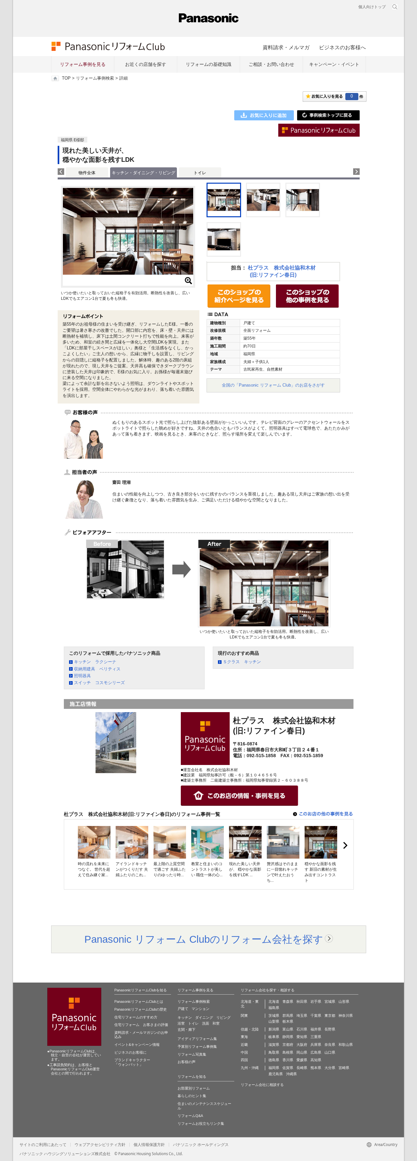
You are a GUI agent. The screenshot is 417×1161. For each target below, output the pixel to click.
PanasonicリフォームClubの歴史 (140, 1009)
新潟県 (273, 1029)
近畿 (244, 1044)
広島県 (315, 1052)
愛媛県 (301, 1060)
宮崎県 (343, 1068)
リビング (223, 1017)
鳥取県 (273, 1052)
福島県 (273, 1008)
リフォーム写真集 (192, 1054)
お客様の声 (186, 1062)
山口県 (329, 1052)
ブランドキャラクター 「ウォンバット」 (132, 1062)
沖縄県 (291, 1074)
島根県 (287, 1052)
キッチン (185, 1017)
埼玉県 (301, 1015)
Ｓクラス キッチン (242, 661)
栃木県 (287, 1021)
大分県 (329, 1068)
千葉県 (315, 1015)
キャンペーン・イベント (334, 64)
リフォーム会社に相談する (262, 1085)
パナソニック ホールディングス (201, 1145)
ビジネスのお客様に (130, 1052)
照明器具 (82, 675)
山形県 (343, 1001)
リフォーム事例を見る (83, 64)
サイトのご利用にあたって (43, 1145)
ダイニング (204, 1017)
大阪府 (301, 1044)
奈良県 (329, 1044)
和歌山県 (345, 1044)
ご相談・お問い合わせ (271, 64)
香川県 (287, 1060)
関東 (244, 1015)
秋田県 (301, 1001)
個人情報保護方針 (149, 1145)
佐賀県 (287, 1068)
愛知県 (301, 1037)
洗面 (205, 1023)
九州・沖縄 (250, 1068)
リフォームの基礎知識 (208, 64)
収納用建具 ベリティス (97, 668)
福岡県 (273, 1068)
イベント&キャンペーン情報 (137, 1044)
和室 (216, 1023)
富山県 (287, 1029)
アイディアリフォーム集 (197, 1039)
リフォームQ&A (190, 1116)
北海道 (273, 1001)
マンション (200, 1009)
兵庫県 (315, 1044)
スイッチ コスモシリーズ (99, 682)
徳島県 (273, 1060)
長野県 (329, 1029)
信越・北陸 (250, 1029)
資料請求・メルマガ (286, 47)
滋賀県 (273, 1044)
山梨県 (273, 1021)
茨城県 (273, 1015)
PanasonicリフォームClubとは (138, 1001)
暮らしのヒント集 (192, 1096)
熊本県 (315, 1068)
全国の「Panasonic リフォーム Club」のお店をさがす (273, 385)
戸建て (183, 1009)
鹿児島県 (275, 1074)
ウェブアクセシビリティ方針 (100, 1145)
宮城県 (329, 1001)
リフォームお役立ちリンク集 (201, 1123)
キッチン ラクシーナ (95, 661)
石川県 (301, 1029)
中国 (244, 1052)
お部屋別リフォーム (194, 1088)
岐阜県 (273, 1037)
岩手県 (315, 1001)
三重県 (315, 1037)
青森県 (287, 1001)
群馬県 (287, 1015)
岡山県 (301, 1052)
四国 (244, 1060)
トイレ (200, 172)
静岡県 (287, 1037)
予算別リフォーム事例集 (197, 1046)
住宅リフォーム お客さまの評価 (141, 1025)
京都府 (287, 1044)
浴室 (181, 1023)
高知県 (315, 1060)
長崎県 (301, 1068)
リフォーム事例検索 (95, 78)
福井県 (315, 1029)
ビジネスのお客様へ (342, 47)
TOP (66, 78)
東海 (244, 1037)
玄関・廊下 (186, 1029)
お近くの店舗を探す (145, 64)
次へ (345, 845)
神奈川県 (345, 1015)
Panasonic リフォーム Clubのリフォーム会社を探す (203, 939)
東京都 (329, 1015)
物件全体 (87, 172)
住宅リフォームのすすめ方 (135, 1017)
